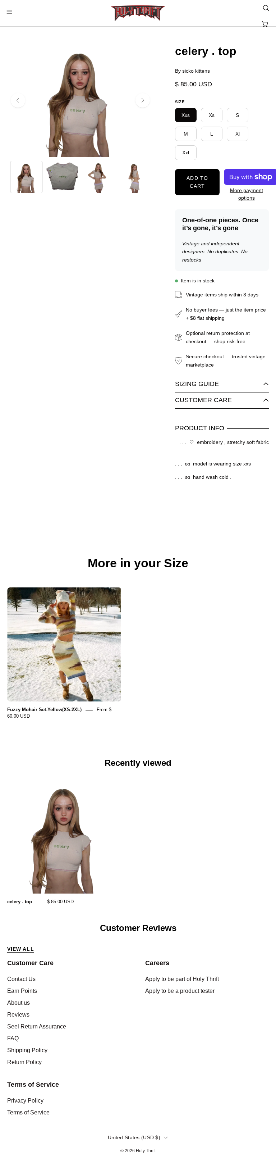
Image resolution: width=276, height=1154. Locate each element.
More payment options (246, 194)
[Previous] (18, 100)
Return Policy (24, 1062)
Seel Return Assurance (36, 1026)
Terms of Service (33, 1084)
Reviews (18, 1015)
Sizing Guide (197, 383)
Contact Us (21, 979)
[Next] (142, 100)
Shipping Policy (27, 1050)
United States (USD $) (134, 1137)
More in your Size (138, 563)
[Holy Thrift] (138, 13)
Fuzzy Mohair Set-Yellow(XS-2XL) (44, 710)
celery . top (19, 901)
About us (18, 1003)
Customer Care (203, 400)
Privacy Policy (25, 1101)
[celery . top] (26, 177)
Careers (157, 963)
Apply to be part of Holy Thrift (182, 979)
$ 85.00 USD (60, 901)
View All (20, 949)
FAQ (13, 1038)
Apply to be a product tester (180, 991)
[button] (265, 8)
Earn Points (22, 991)
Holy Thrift (146, 1150)
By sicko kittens (192, 71)
